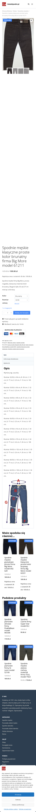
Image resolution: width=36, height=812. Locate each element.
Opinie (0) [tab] (7, 363)
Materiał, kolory (12, 342)
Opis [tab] (5, 355)
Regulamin (5, 762)
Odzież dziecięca (7, 731)
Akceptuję (18, 794)
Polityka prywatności (25, 809)
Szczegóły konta (7, 745)
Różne (4, 734)
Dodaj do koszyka (22, 313)
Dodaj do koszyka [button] (26, 594)
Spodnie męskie (21, 342)
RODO (4, 764)
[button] (31, 20)
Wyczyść (17, 303)
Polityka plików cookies (11, 809)
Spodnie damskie (7, 726)
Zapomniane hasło (8, 751)
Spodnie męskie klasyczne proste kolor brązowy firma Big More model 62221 (26, 565)
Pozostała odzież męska (9, 723)
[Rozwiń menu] (32, 4)
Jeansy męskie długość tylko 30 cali (16, 344)
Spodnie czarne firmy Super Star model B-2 (26, 622)
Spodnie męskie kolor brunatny (16, 349)
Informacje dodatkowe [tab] (11, 359)
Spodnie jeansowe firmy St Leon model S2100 (9, 668)
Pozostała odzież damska (10, 728)
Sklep (4, 742)
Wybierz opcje (10, 592)
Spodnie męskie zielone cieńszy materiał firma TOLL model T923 (26, 670)
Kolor (4, 296)
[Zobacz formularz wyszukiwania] (27, 4)
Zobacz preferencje (18, 805)
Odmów (18, 800)
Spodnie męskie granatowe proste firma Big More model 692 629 (9, 564)
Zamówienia (6, 748)
